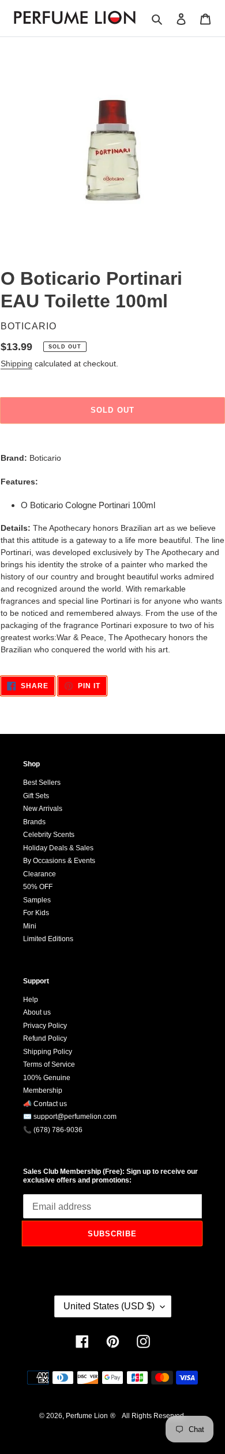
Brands (34, 822)
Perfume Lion (87, 1416)
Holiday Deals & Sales (58, 848)
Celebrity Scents (48, 835)
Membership (42, 1090)
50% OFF (37, 887)
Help (30, 1000)
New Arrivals (42, 809)
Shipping (16, 363)
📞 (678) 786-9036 (52, 1130)
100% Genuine (46, 1078)
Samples (37, 900)
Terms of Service (49, 1064)
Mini (29, 926)
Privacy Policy (45, 1026)
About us (37, 1012)
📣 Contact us (45, 1104)
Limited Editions (48, 939)
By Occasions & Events (59, 861)
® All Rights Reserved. (148, 1416)
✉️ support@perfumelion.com (70, 1116)
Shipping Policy (47, 1052)
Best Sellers (42, 783)
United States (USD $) (109, 1306)
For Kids (36, 913)
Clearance (39, 874)
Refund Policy (45, 1038)
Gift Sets (36, 796)
